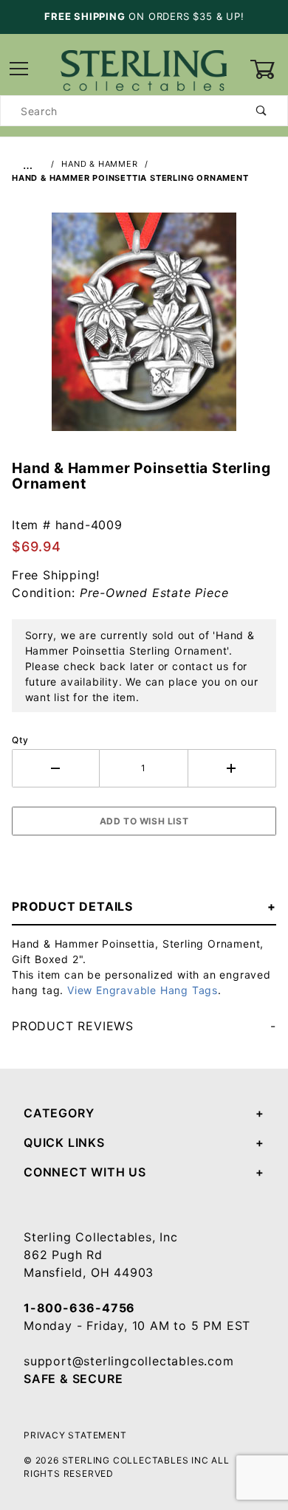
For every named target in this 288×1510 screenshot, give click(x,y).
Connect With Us (85, 1172)
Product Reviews (73, 1025)
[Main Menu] (19, 69)
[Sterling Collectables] (143, 68)
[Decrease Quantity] (56, 768)
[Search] (261, 110)
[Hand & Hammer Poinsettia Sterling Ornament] (144, 329)
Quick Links (64, 1142)
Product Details (72, 906)
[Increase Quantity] (232, 768)
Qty (20, 739)
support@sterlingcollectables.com (129, 1361)
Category (59, 1113)
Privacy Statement (75, 1435)
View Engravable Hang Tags (142, 990)
